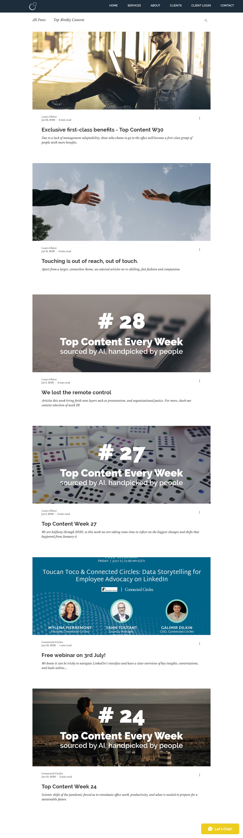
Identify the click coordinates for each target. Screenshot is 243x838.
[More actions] (201, 118)
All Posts (39, 20)
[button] (206, 21)
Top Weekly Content (68, 20)
